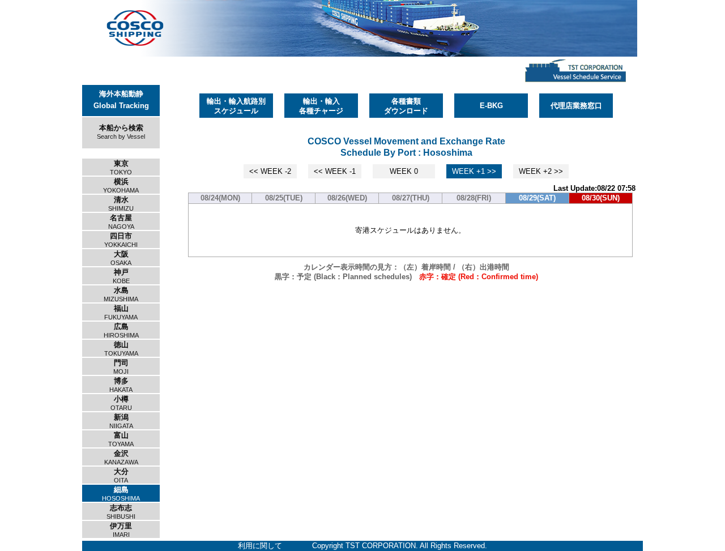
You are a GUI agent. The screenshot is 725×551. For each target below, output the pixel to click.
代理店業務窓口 (576, 105)
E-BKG (491, 105)
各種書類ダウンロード (406, 106)
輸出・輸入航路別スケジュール (236, 106)
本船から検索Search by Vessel (121, 131)
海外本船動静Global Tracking (121, 99)
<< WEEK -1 (335, 171)
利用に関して (260, 545)
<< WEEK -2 (270, 171)
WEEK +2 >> (541, 171)
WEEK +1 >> (474, 171)
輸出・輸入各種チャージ (321, 106)
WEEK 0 (404, 171)
